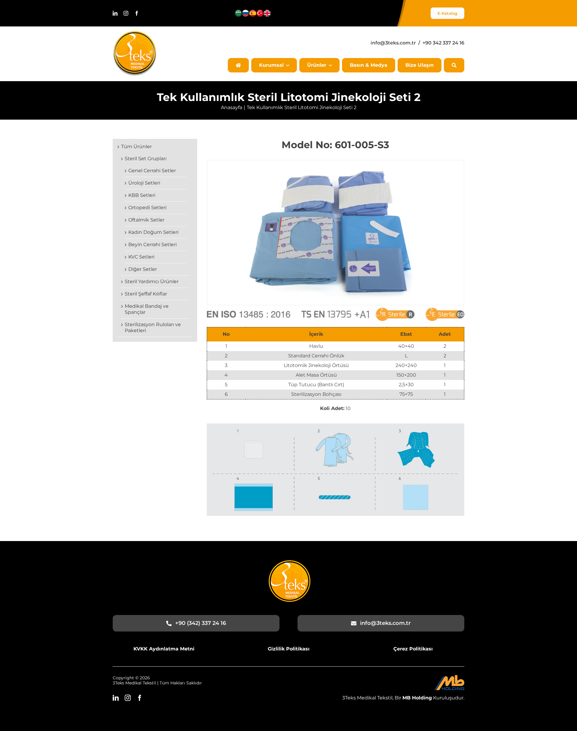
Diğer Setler (142, 269)
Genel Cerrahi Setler (152, 170)
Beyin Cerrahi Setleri (152, 244)
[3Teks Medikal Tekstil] (135, 33)
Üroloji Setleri (144, 183)
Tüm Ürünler (136, 146)
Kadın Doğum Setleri (153, 232)
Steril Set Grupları (145, 158)
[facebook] (136, 13)
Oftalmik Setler (146, 220)
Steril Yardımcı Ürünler (152, 281)
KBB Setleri (141, 195)
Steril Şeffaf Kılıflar (146, 294)
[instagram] (126, 13)
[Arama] (454, 65)
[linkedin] (115, 13)
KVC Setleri (141, 257)
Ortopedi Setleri (147, 207)
